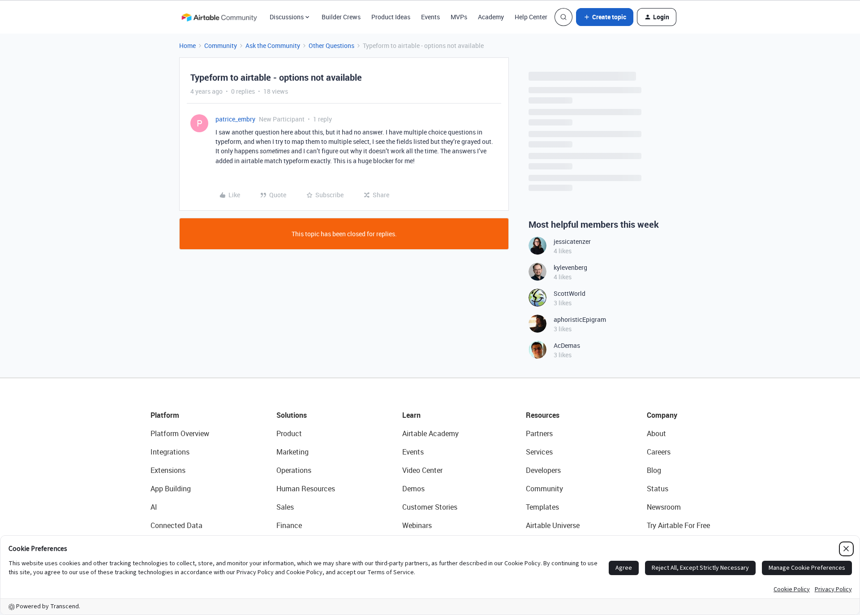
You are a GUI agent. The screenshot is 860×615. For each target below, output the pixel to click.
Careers (659, 452)
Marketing (292, 452)
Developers (543, 470)
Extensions (167, 470)
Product (289, 433)
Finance (289, 525)
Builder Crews (341, 17)
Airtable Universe (553, 525)
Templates (542, 507)
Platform (164, 415)
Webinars (417, 525)
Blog (654, 470)
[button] (604, 17)
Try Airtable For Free (678, 525)
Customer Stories (429, 507)
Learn (411, 415)
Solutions (291, 415)
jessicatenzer (572, 241)
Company (662, 415)
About (656, 433)
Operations (293, 470)
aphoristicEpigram (580, 319)
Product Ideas (390, 17)
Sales (285, 507)
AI (153, 507)
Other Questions (331, 45)
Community (220, 45)
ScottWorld (569, 293)
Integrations (169, 452)
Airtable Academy (430, 433)
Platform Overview (179, 433)
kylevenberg (570, 267)
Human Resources (305, 489)
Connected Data (176, 525)
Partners (539, 433)
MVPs (459, 17)
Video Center (422, 470)
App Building (170, 489)
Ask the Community (272, 45)
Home (187, 45)
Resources (542, 415)
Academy (491, 17)
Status (657, 489)
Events (430, 17)
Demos (413, 489)
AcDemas (567, 345)
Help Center (531, 17)
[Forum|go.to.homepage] (219, 17)
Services (539, 452)
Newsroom (664, 507)
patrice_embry (235, 119)
